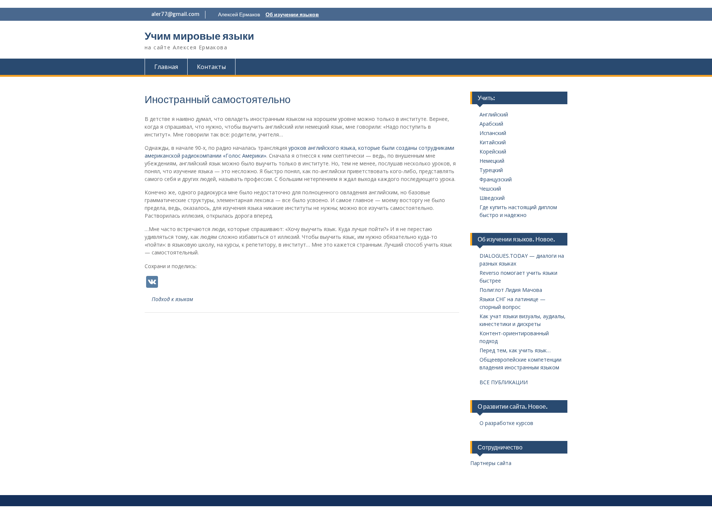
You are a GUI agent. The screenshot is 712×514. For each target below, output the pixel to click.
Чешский (490, 188)
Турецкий (491, 170)
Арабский (491, 123)
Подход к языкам (172, 299)
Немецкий (491, 160)
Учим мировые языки (199, 36)
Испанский (492, 132)
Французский (495, 179)
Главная (166, 67)
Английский (493, 114)
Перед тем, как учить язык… (515, 350)
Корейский (492, 151)
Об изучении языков (292, 14)
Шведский (492, 197)
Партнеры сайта (490, 463)
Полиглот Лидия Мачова (510, 289)
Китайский (492, 142)
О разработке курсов (506, 422)
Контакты (211, 67)
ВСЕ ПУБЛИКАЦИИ (503, 382)
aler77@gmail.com (175, 14)
